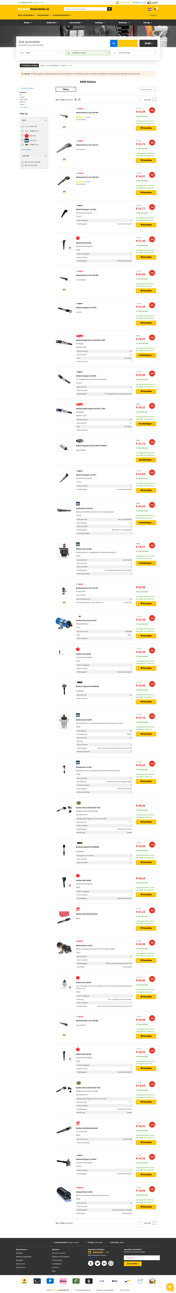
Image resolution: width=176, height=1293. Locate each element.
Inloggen (152, 15)
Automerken (43, 15)
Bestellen (19, 1253)
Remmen (123, 22)
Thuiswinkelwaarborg (82, 1290)
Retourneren (20, 1264)
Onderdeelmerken (61, 15)
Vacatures (55, 1267)
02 (20, 95)
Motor (27, 22)
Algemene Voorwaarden (105, 1290)
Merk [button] (24, 120)
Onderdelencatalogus (30, 65)
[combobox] (44, 52)
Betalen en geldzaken (23, 1257)
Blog (53, 1271)
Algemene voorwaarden (60, 1257)
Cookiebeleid (56, 1264)
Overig (146, 22)
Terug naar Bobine (27, 88)
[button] (24, 107)
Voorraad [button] (25, 156)
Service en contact (58, 1253)
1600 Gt (22, 102)
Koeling (99, 22)
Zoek (148, 43)
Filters (66, 89)
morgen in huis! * (67, 1242)
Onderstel (51, 22)
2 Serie (22, 104)
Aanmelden (132, 1263)
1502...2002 (24, 99)
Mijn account (20, 1267)
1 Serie (22, 97)
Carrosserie (75, 22)
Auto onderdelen (26, 15)
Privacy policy (57, 1260)
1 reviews (87, 117)
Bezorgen (19, 1260)
